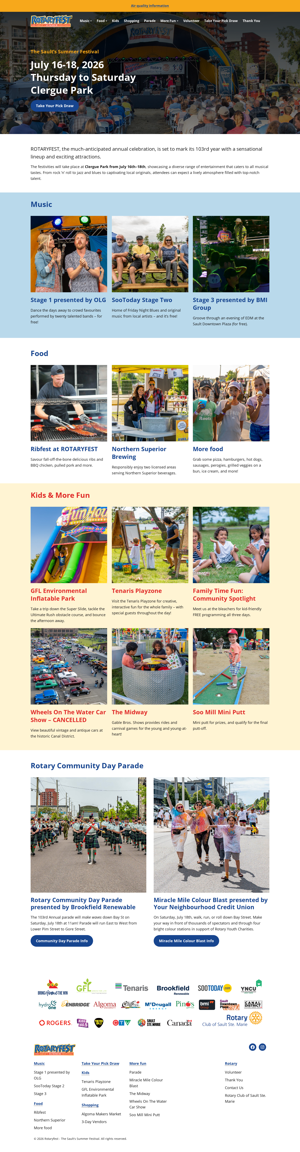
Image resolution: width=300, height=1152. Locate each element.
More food (208, 449)
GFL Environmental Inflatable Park (59, 594)
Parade (150, 21)
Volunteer (191, 21)
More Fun (168, 21)
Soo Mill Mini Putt (219, 712)
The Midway (130, 712)
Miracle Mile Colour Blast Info (186, 940)
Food (101, 21)
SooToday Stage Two (142, 300)
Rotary (231, 1063)
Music (85, 21)
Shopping (131, 21)
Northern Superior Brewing (139, 453)
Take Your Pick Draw (221, 21)
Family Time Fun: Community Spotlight (224, 594)
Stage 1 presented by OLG (68, 300)
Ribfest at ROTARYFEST (64, 449)
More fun (137, 1063)
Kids (115, 21)
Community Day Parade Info (62, 940)
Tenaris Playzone (137, 591)
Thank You (251, 21)
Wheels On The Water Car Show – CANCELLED (68, 716)
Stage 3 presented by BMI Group (230, 303)
